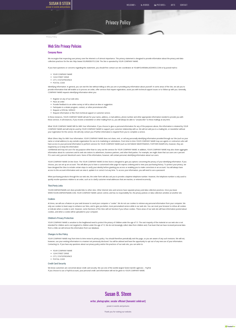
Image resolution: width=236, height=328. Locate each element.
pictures (160, 4)
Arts (173, 4)
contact (184, 4)
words (146, 4)
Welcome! (131, 4)
